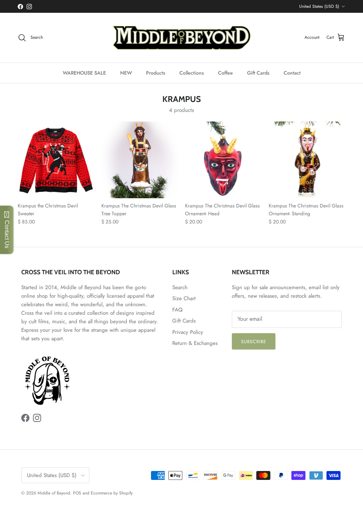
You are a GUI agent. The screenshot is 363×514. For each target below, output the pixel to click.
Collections (191, 72)
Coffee (225, 72)
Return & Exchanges (195, 343)
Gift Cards (258, 72)
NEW (126, 72)
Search (180, 287)
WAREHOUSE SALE (84, 72)
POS (77, 493)
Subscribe (253, 341)
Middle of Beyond (54, 493)
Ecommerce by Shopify (112, 493)
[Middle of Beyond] (181, 37)
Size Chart (184, 298)
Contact (292, 72)
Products (155, 72)
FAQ (177, 310)
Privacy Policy (187, 332)
